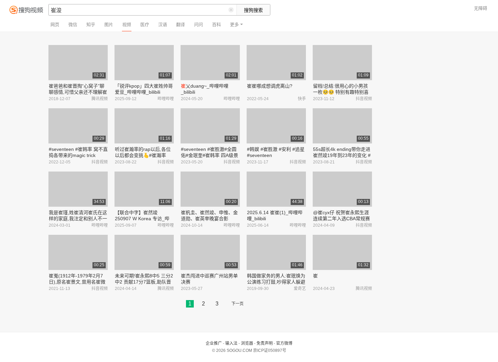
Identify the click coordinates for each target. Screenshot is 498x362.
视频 (126, 24)
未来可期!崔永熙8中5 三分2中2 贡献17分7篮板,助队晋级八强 (144, 282)
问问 (198, 24)
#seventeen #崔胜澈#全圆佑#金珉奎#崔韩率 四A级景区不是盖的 (209, 155)
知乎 (90, 24)
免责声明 (264, 343)
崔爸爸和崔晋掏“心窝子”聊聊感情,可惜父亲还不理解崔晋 (78, 92)
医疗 (144, 24)
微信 (72, 24)
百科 (216, 24)
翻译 (180, 24)
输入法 (231, 343)
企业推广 (214, 343)
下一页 (237, 303)
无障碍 (480, 8)
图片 (108, 24)
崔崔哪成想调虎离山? (269, 86)
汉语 (162, 24)
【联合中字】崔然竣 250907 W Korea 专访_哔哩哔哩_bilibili (142, 218)
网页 (54, 24)
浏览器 (247, 343)
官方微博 (284, 343)
